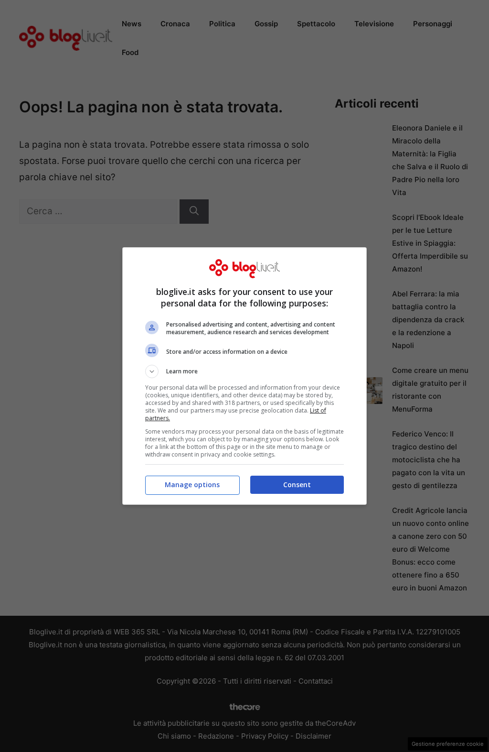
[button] (244, 371)
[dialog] (244, 376)
